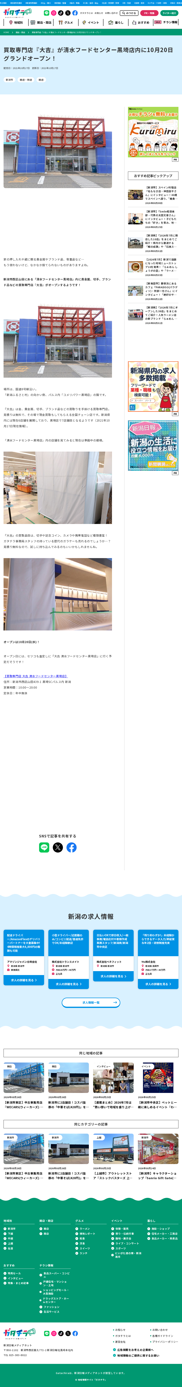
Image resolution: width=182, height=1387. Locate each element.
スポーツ (121, 1248)
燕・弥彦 (120, 3)
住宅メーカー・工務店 (165, 1233)
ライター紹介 (169, 13)
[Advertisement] (58, 226)
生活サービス (51, 1311)
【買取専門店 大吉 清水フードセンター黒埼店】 (36, 676)
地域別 (18, 22)
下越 (10, 1233)
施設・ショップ (161, 1228)
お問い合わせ (111, 13)
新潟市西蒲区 (24, 3)
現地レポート (87, 1233)
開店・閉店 (44, 22)
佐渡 (10, 1248)
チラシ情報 (170, 22)
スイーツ (85, 1248)
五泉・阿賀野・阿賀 (104, 3)
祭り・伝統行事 (125, 1233)
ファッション (51, 1307)
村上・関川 (39, 3)
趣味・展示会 (123, 1238)
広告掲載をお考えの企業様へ (135, 1349)
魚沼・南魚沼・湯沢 (172, 3)
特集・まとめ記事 (18, 1283)
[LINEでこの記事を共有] (44, 851)
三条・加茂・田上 (84, 3)
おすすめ (143, 22)
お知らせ (99, 13)
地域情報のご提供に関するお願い (138, 1355)
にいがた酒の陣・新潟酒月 (128, 1255)
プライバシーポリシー (165, 1341)
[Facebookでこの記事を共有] (71, 851)
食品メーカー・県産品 (165, 1238)
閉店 (46, 1233)
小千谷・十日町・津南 (150, 3)
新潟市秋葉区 (9, 3)
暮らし (119, 22)
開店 (41, 79)
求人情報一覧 (91, 1002)
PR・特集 (149, 13)
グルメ (68, 22)
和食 (82, 1238)
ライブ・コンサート (127, 1243)
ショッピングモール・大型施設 (56, 1291)
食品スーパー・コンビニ (57, 1275)
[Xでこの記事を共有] (58, 851)
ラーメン (85, 1228)
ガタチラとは (86, 13)
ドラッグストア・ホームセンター (56, 1300)
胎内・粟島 (67, 3)
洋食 (82, 1243)
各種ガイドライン (162, 1336)
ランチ (83, 1253)
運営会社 (120, 1341)
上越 (10, 1243)
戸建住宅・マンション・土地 (55, 1283)
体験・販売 (122, 1228)
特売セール (14, 1273)
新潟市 (9, 79)
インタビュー (15, 1278)
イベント (93, 22)
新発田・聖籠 (53, 3)
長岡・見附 (132, 3)
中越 (10, 1238)
